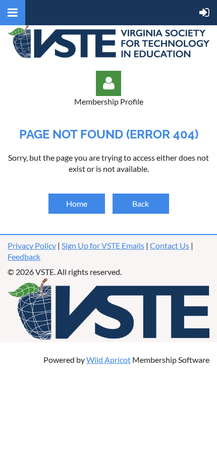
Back (140, 203)
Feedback (24, 256)
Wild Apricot (108, 359)
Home (76, 203)
